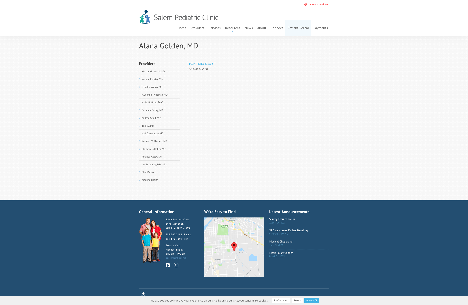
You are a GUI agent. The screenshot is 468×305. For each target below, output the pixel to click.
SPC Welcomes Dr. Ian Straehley (288, 230)
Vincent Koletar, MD (152, 79)
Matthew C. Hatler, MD (154, 149)
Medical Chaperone (280, 241)
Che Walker (148, 172)
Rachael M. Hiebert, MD (154, 141)
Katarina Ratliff (150, 179)
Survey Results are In (282, 219)
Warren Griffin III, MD (153, 71)
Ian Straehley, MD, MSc (154, 164)
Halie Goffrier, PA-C (152, 102)
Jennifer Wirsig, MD (152, 87)
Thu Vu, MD (148, 125)
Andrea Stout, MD (151, 118)
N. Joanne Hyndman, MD (155, 94)
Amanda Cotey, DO (152, 156)
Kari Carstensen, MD (152, 133)
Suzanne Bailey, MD (152, 110)
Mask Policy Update (281, 253)
